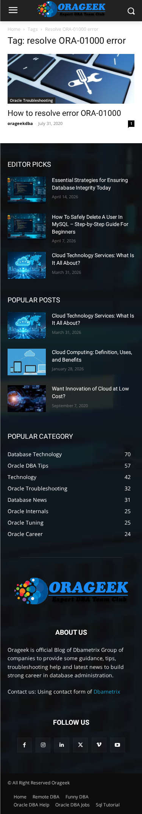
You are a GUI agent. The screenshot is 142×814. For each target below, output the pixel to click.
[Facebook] (24, 745)
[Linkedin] (61, 745)
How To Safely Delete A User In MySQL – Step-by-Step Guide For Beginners (90, 224)
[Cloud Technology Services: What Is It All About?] (27, 265)
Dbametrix (107, 691)
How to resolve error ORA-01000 (64, 113)
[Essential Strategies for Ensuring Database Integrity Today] (27, 190)
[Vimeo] (99, 745)
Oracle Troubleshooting (31, 100)
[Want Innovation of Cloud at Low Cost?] (27, 398)
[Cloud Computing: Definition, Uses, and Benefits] (27, 362)
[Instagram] (43, 745)
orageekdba (20, 123)
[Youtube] (117, 745)
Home (14, 29)
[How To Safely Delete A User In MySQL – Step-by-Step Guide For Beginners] (27, 226)
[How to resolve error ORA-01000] (71, 79)
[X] (80, 745)
